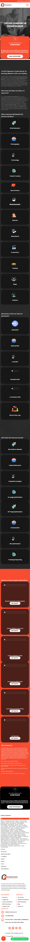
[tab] (15, 819)
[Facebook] (9, 928)
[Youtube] (20, 928)
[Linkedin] (16, 928)
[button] (20, 939)
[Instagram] (13, 928)
